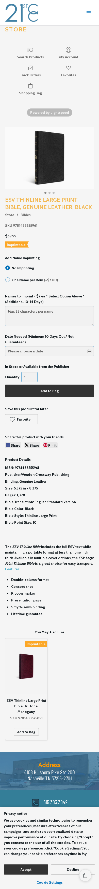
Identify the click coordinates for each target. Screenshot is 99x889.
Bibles (26, 215)
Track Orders (30, 75)
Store (9, 215)
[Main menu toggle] (88, 13)
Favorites (68, 75)
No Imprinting (23, 268)
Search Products (30, 57)
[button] (21, 419)
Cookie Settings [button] (50, 882)
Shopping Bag (30, 93)
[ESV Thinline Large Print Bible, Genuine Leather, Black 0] (49, 158)
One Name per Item (35, 280)
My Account (68, 57)
